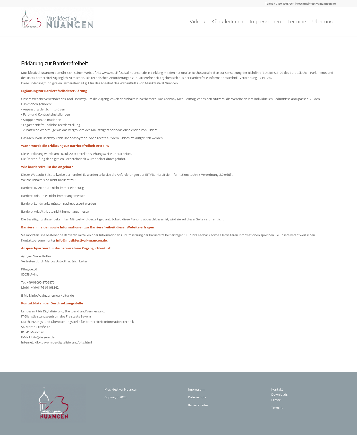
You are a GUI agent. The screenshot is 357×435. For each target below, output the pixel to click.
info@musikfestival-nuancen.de (81, 240)
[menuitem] (197, 21)
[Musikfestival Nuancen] (57, 21)
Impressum (196, 389)
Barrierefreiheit (199, 405)
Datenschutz (197, 397)
